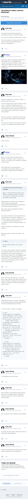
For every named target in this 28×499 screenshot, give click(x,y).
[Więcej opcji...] (25, 29)
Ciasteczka (19, 495)
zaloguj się (7, 467)
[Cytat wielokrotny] (2, 49)
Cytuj (6, 48)
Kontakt (13, 495)
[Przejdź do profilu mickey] (2, 55)
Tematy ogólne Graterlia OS (17, 17)
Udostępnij (7, 483)
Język (7, 495)
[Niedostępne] (14, 76)
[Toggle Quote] (3, 187)
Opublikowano (13, 30)
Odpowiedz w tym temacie (14, 23)
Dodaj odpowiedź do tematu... (12, 475)
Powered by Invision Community (14, 496)
